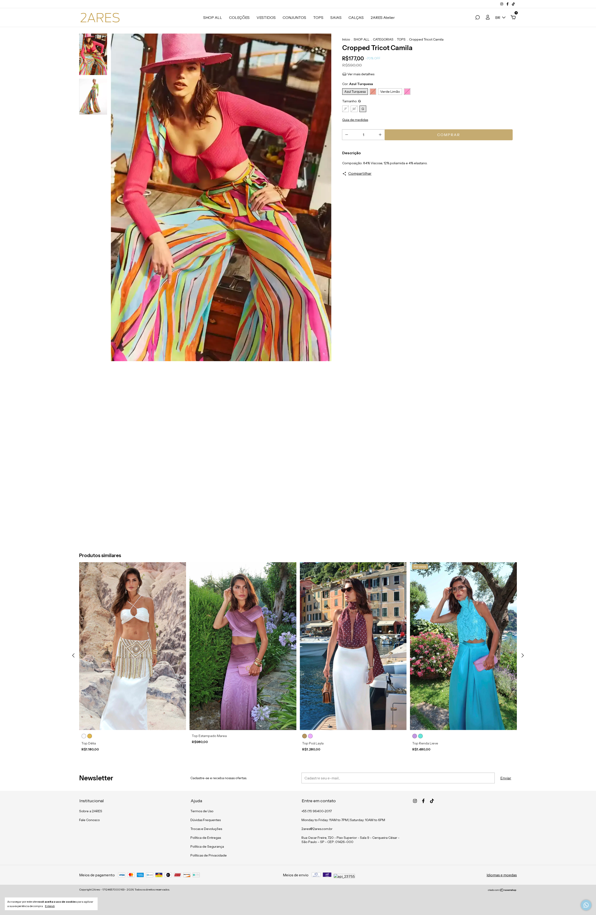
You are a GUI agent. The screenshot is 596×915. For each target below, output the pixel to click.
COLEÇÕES (239, 17)
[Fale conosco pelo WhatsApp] (586, 905)
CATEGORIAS (383, 39)
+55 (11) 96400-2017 (316, 811)
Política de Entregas (205, 838)
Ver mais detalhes (360, 74)
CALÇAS (356, 17)
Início (346, 39)
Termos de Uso (201, 811)
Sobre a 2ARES (90, 811)
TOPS (318, 17)
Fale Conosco (89, 820)
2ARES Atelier (383, 17)
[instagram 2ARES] (502, 4)
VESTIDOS (266, 17)
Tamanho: (351, 101)
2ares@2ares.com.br (316, 829)
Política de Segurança (207, 846)
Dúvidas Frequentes (205, 820)
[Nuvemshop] (502, 890)
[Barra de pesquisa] (477, 17)
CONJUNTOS (294, 17)
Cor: (357, 84)
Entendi (50, 906)
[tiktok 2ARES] (513, 4)
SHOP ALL (212, 17)
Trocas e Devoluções (206, 829)
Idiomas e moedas (502, 875)
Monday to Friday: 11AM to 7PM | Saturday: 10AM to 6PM (343, 820)
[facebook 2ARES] (508, 4)
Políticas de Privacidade (208, 855)
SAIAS (336, 17)
